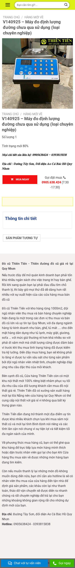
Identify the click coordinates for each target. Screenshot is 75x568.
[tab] (37, 218)
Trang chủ (11, 17)
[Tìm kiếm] (66, 5)
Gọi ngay (65, 563)
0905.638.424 (51, 182)
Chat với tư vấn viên (27, 563)
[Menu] (8, 5)
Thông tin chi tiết (21, 218)
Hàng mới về (33, 17)
